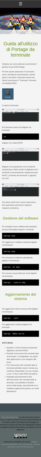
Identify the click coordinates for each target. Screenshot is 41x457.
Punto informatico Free (10, 417)
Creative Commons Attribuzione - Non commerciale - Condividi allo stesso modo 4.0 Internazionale (20, 444)
